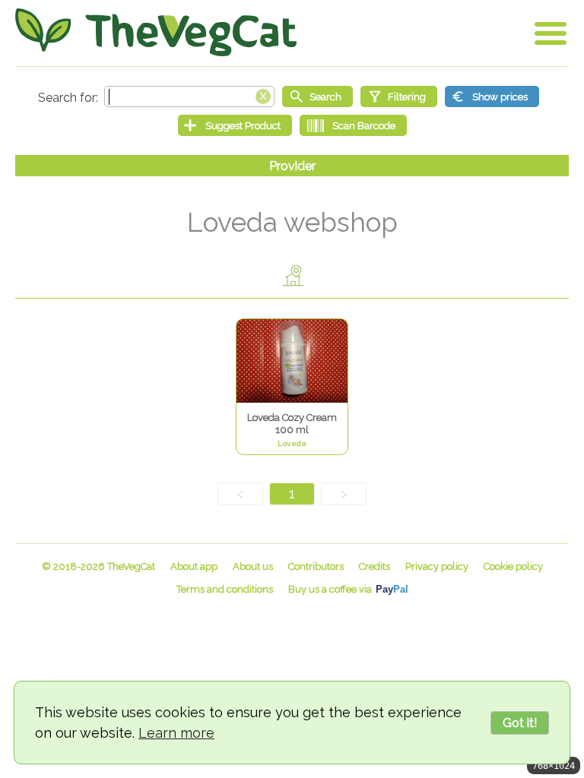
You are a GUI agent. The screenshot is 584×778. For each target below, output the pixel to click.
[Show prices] (492, 96)
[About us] (253, 566)
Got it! (520, 723)
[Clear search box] (263, 95)
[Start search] (317, 96)
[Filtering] (398, 96)
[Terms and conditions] (224, 589)
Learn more (176, 733)
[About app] (193, 566)
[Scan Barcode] (353, 125)
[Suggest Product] (235, 125)
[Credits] (374, 566)
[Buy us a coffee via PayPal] (348, 589)
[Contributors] (316, 566)
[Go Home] (156, 32)
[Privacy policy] (436, 566)
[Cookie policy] (513, 566)
